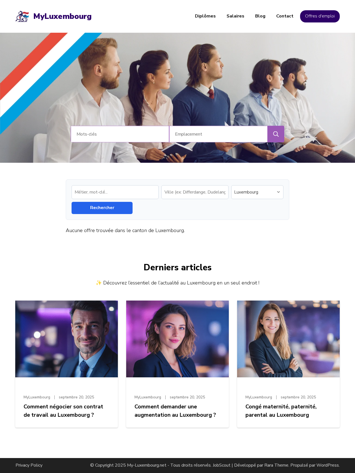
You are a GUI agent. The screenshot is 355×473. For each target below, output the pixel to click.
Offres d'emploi (320, 16)
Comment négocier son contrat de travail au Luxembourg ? (63, 411)
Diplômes (205, 16)
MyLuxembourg (62, 16)
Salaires (235, 16)
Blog (260, 16)
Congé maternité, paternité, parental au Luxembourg (281, 411)
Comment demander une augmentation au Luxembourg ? (175, 411)
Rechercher (102, 208)
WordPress (327, 465)
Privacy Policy (29, 465)
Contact (284, 16)
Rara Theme (276, 465)
